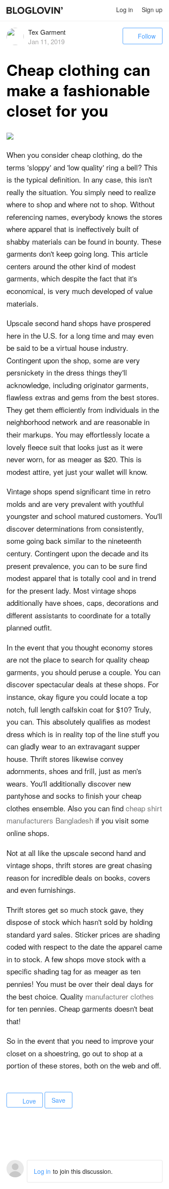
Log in (124, 9)
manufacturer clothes (119, 996)
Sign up (152, 9)
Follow (147, 36)
